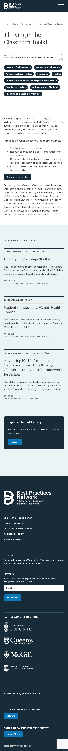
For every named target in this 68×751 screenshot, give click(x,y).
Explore (14, 441)
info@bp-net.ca (31, 560)
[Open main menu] (61, 6)
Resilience (42, 74)
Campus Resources (15, 523)
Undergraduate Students (45, 87)
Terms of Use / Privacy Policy (22, 693)
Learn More (13, 734)
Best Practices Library (18, 518)
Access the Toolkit (18, 177)
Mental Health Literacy (48, 67)
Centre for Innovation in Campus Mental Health (31, 80)
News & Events (13, 539)
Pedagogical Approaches (18, 74)
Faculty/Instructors (16, 87)
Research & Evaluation (18, 528)
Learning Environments (18, 67)
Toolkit (57, 74)
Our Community (14, 534)
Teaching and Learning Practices (23, 93)
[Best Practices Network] (14, 6)
